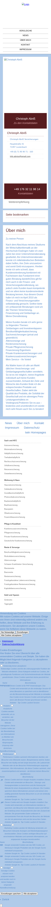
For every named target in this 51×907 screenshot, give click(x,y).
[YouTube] (36, 161)
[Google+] (25, 17)
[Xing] (25, 26)
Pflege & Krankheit (12, 524)
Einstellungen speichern (11, 894)
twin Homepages (35, 432)
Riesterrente (9, 568)
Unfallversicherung (11, 465)
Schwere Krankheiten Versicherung (18, 564)
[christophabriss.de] (25, 4)
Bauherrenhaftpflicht (12, 501)
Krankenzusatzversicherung (15, 529)
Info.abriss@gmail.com (20, 156)
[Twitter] (25, 21)
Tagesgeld (8, 604)
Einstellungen (22, 632)
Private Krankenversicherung (16, 537)
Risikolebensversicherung (14, 556)
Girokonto (8, 600)
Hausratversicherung (12, 485)
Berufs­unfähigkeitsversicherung (17, 552)
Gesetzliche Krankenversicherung (18, 541)
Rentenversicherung (12, 576)
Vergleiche (25, 31)
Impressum (25, 49)
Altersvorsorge (10, 560)
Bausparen (8, 509)
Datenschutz (32, 427)
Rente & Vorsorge (12, 547)
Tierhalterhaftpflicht (12, 457)
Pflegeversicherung (12, 533)
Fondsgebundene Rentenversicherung (19, 584)
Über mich (25, 40)
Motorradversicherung (13, 449)
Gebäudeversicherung (13, 489)
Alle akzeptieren (30, 894)
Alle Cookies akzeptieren (11, 635)
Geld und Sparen (11, 595)
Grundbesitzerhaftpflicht (14, 493)
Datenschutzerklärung (13, 644)
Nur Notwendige (7, 632)
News (25, 35)
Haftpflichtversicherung (13, 453)
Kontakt (25, 45)
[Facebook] (25, 12)
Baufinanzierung (10, 505)
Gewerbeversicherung (13, 473)
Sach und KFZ (10, 440)
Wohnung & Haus (12, 480)
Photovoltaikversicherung (14, 497)
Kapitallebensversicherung (15, 588)
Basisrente (8, 572)
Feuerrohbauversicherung (14, 517)
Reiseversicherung (11, 469)
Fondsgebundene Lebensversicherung (19, 580)
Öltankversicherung (12, 513)
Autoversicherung (11, 445)
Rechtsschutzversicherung (15, 461)
